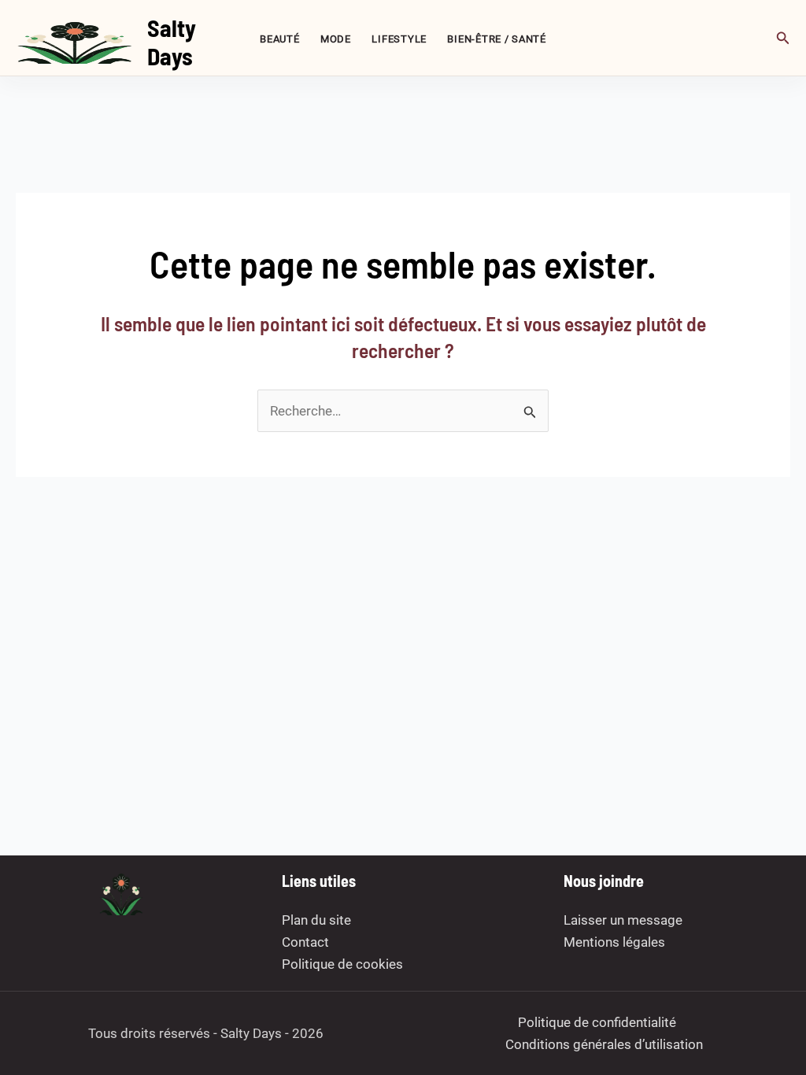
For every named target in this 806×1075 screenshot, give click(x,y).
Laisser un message (623, 920)
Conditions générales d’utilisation (604, 1044)
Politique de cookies (342, 964)
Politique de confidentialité (597, 1022)
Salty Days (171, 41)
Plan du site (316, 920)
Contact (305, 942)
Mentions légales (614, 942)
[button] (783, 38)
